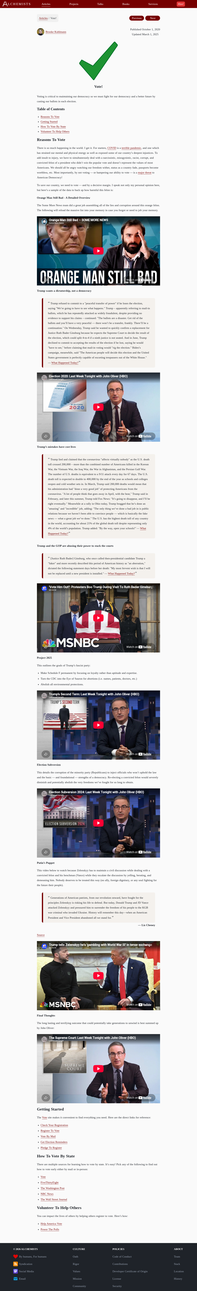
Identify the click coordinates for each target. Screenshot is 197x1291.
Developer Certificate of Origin (130, 1271)
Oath (75, 1256)
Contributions (120, 1263)
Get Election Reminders (54, 1142)
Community (79, 1286)
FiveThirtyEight (49, 1182)
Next (152, 18)
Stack (177, 1263)
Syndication (25, 1263)
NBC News (47, 1193)
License (117, 1278)
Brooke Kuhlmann (56, 31)
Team (177, 1256)
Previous (137, 18)
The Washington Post (52, 1188)
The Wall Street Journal (54, 1199)
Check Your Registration (54, 1125)
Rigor (76, 1263)
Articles (46, 4)
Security (117, 1286)
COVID (111, 147)
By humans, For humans (32, 1256)
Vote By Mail (48, 1136)
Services (153, 4)
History (178, 1278)
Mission (77, 1278)
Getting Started (49, 121)
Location (179, 1271)
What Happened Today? (64, 362)
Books (125, 4)
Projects (73, 4)
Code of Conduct (122, 1256)
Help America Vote (51, 1223)
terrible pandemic (131, 147)
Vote (44, 1117)
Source (41, 934)
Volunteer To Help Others (55, 131)
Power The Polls (50, 1229)
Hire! (181, 4)
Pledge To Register (51, 1147)
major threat (144, 172)
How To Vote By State (53, 126)
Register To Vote (50, 1130)
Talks (100, 4)
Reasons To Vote (50, 116)
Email (22, 1278)
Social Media (26, 1271)
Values (76, 1271)
